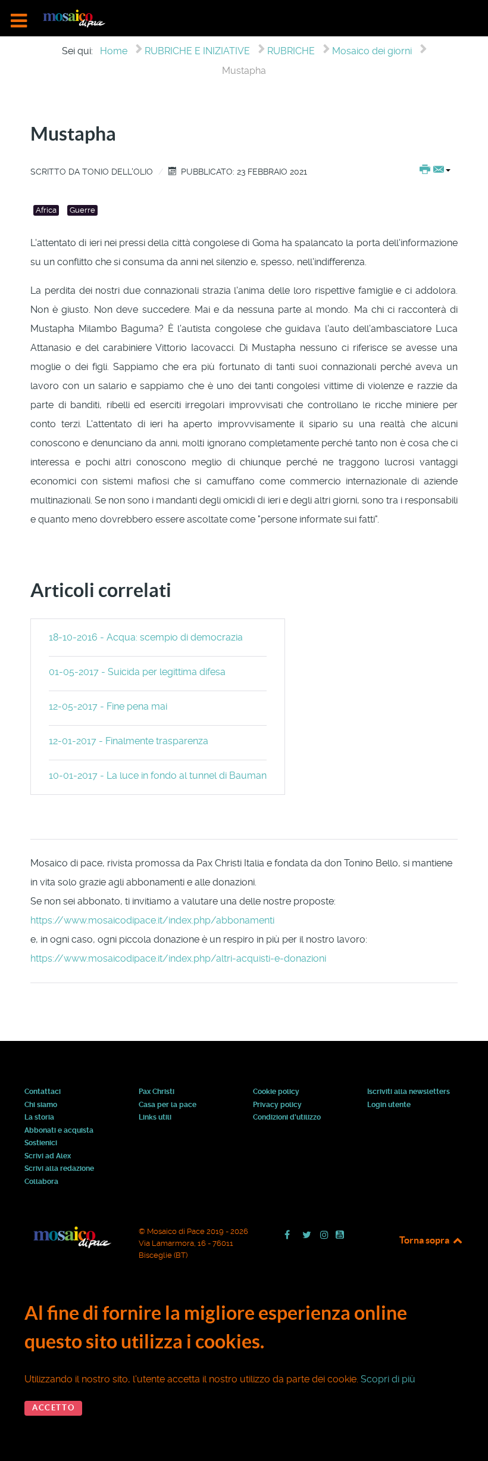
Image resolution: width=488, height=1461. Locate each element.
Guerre (82, 210)
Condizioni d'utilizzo (287, 1117)
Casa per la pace (167, 1105)
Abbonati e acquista (58, 1130)
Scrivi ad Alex (47, 1156)
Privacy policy (277, 1105)
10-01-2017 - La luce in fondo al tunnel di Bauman (158, 775)
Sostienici (40, 1143)
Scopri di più (388, 1379)
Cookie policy (276, 1092)
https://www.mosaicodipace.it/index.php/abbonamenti (152, 920)
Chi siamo (40, 1105)
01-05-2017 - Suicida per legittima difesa (137, 671)
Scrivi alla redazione (59, 1169)
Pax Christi (156, 1092)
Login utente (389, 1105)
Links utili (155, 1117)
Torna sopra (425, 1240)
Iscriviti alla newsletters (408, 1092)
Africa (46, 210)
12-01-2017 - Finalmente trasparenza (128, 741)
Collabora (41, 1182)
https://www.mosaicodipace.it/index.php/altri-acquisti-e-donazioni (178, 958)
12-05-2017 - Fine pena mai (108, 706)
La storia (39, 1117)
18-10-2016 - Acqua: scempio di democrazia (146, 637)
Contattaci (42, 1092)
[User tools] (435, 170)
